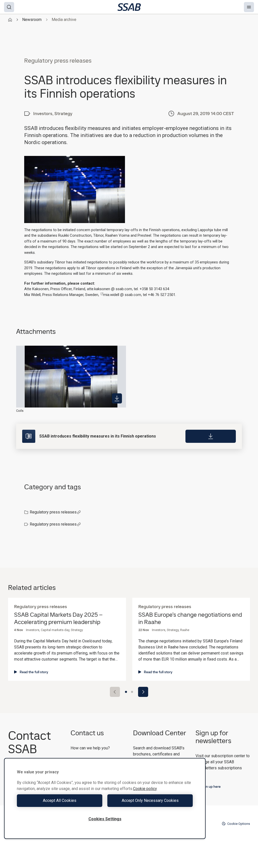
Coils (19, 411)
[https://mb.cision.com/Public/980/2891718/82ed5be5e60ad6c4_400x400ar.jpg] (117, 398)
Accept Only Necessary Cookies (150, 800)
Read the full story (34, 672)
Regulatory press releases (53, 512)
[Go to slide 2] (132, 692)
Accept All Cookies (59, 800)
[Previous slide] (115, 692)
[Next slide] (143, 692)
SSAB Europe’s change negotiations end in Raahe (190, 618)
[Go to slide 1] (126, 692)
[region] (105, 798)
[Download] (210, 436)
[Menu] (249, 7)
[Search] (9, 7)
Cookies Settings (104, 819)
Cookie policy (145, 788)
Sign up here (211, 786)
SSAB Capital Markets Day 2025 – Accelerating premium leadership (58, 618)
